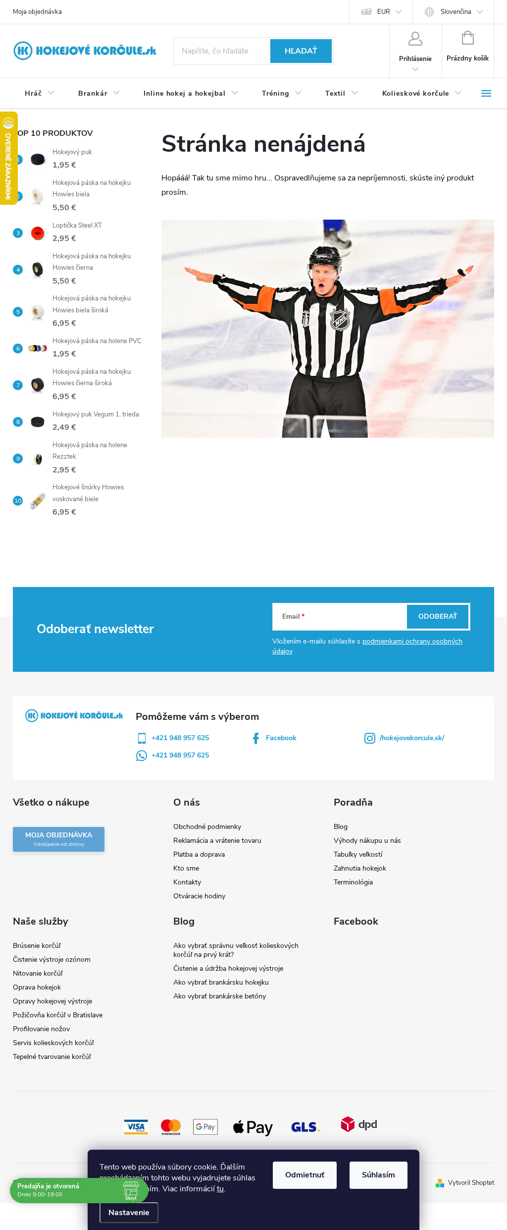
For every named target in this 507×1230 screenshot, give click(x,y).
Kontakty (187, 882)
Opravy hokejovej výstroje (52, 1001)
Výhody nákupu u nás (367, 840)
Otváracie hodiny (199, 896)
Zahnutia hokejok (360, 868)
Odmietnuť (304, 1175)
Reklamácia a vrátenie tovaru (217, 840)
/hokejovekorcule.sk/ (412, 738)
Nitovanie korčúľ (37, 973)
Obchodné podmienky (207, 826)
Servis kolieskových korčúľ (53, 1043)
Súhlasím (378, 1175)
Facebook (281, 738)
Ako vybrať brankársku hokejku (221, 982)
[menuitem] (39, 93)
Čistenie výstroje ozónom (52, 959)
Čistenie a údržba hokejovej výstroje (228, 968)
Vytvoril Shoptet (471, 1182)
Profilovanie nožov (41, 1029)
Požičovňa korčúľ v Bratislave (57, 1015)
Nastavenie (129, 1212)
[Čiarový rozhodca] (327, 328)
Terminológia (353, 882)
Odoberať (437, 616)
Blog (341, 826)
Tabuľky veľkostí (358, 854)
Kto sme (186, 868)
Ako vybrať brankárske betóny (219, 996)
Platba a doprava (199, 854)
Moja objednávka (37, 11)
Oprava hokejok (37, 987)
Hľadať (301, 51)
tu (220, 1188)
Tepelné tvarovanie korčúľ (52, 1056)
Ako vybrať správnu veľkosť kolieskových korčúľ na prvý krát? (236, 950)
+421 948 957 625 (180, 738)
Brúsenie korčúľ (36, 945)
